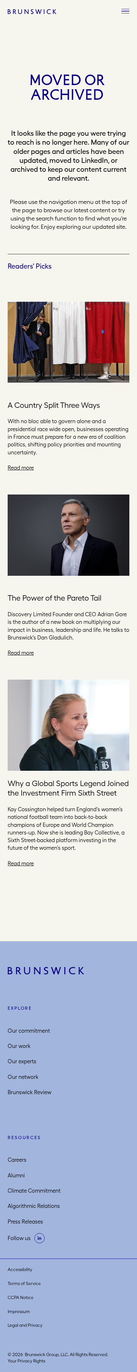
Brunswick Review (29, 1092)
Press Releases (25, 1221)
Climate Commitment (34, 1191)
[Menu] (125, 11)
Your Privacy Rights (26, 1360)
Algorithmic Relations (34, 1206)
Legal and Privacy (25, 1325)
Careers (17, 1160)
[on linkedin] (39, 1238)
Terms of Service (24, 1283)
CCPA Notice (20, 1297)
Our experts (22, 1061)
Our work (19, 1046)
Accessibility (20, 1269)
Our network (23, 1077)
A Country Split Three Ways (54, 405)
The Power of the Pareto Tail (54, 597)
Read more (21, 468)
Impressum (19, 1311)
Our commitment (29, 1031)
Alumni (16, 1175)
